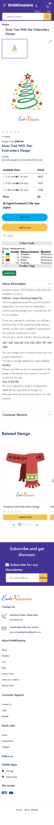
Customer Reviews (15, 415)
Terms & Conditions (10, 679)
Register (5, 716)
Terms (26, 809)
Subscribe (43, 577)
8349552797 (16, 620)
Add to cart (25, 227)
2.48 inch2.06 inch (17, 190)
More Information (14, 284)
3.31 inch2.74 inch (17, 176)
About (4, 649)
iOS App (9, 771)
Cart (4, 661)
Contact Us (6, 704)
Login (4, 710)
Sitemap (34, 809)
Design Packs (7, 740)
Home (4, 735)
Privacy (19, 809)
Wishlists (5, 655)
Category (6, 746)
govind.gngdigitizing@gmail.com (25, 632)
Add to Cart (25, 517)
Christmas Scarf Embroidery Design (21, 506)
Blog (4, 667)
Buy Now (24, 217)
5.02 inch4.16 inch (17, 183)
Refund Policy (8, 685)
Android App (11, 776)
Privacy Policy (8, 673)
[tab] (14, 48)
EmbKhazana (20, 5)
